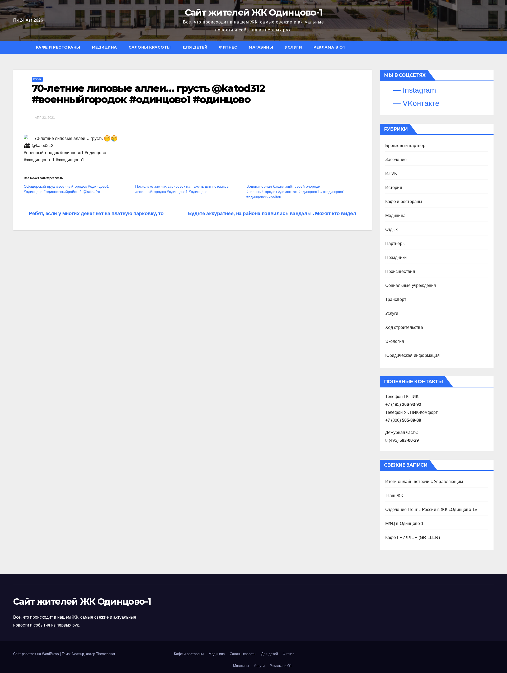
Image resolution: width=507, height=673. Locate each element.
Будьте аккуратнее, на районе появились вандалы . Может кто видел (272, 213)
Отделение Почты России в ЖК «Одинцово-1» (431, 509)
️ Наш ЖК (394, 495)
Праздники (396, 257)
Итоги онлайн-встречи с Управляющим (424, 481)
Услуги (293, 47)
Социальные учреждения (410, 285)
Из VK (37, 79)
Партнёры (395, 243)
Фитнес (228, 47)
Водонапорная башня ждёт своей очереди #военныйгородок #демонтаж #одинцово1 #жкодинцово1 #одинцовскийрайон (295, 191)
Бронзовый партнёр (405, 145)
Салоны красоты (150, 47)
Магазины (261, 47)
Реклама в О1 (329, 47)
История (393, 187)
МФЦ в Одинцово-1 (404, 523)
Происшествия (400, 271)
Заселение (396, 159)
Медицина (104, 47)
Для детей (195, 47)
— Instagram (413, 90)
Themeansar (105, 654)
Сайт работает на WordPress (36, 654)
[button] (492, 47)
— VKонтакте (415, 103)
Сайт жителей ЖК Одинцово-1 (253, 12)
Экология (394, 341)
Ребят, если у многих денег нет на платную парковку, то (96, 213)
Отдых (391, 229)
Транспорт (395, 299)
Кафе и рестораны (58, 47)
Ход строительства (404, 327)
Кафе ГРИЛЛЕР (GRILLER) (412, 537)
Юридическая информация (412, 355)
